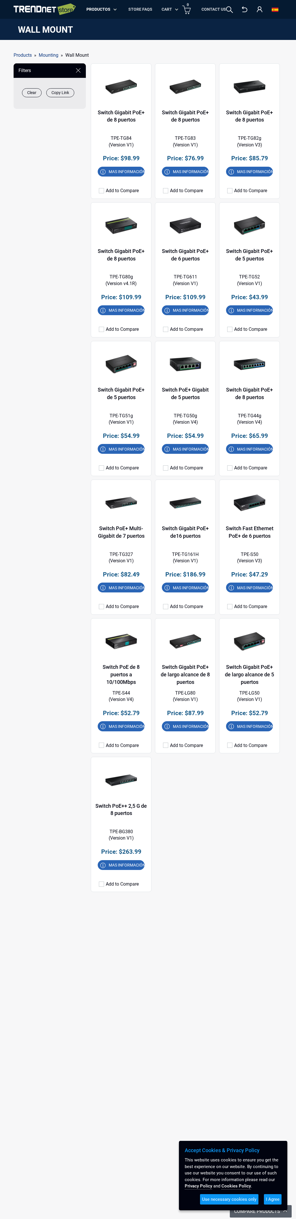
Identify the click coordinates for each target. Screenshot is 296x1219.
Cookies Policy (236, 1186)
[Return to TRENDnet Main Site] (244, 14)
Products (23, 55)
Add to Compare (122, 190)
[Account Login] (260, 14)
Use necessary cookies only (229, 1199)
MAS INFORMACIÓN (127, 171)
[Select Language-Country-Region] (275, 14)
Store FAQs (140, 9)
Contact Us (213, 9)
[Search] (229, 9)
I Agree (273, 1199)
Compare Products (257, 1211)
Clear (31, 92)
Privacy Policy (198, 1186)
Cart (167, 9)
